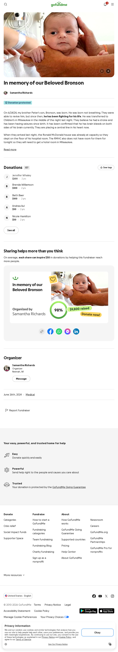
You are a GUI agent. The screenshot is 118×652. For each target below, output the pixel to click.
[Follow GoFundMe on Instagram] (112, 596)
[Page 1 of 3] (9, 72)
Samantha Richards (23, 365)
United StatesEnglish (19, 595)
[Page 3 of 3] (14, 72)
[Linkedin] (76, 331)
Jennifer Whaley (21, 175)
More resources (13, 574)
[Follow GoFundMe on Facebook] (94, 596)
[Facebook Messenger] (68, 331)
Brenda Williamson (22, 186)
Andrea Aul (18, 207)
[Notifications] (105, 4)
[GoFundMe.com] (59, 4)
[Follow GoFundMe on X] (106, 596)
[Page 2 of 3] (12, 72)
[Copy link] (42, 331)
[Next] (108, 71)
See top (107, 167)
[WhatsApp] (59, 331)
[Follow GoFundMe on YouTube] (100, 596)
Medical (30, 394)
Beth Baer (18, 196)
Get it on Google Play (88, 610)
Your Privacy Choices (52, 616)
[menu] (112, 4)
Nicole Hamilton (21, 217)
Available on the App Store (106, 610)
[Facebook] (50, 331)
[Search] (5, 4)
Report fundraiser (19, 410)
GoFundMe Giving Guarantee (69, 486)
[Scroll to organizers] (5, 93)
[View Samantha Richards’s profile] (7, 368)
